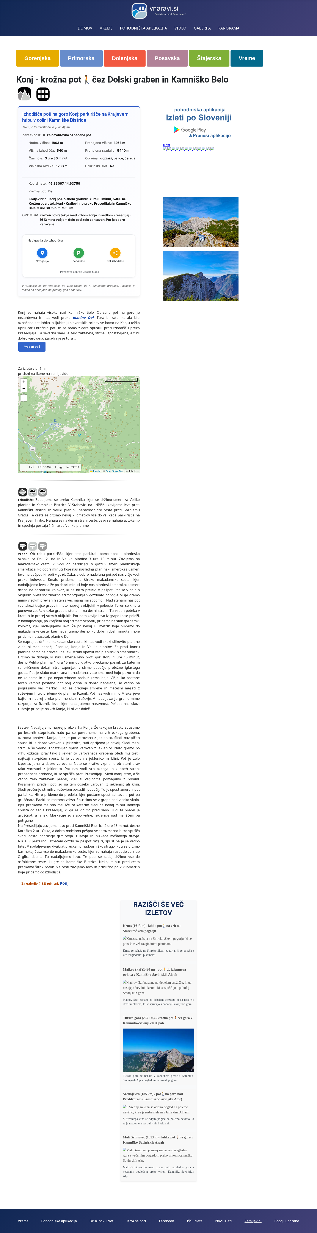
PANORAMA (228, 28)
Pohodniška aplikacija (59, 1221)
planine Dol (83, 317)
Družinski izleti (102, 1221)
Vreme (247, 58)
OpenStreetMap (115, 471)
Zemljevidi (253, 1221)
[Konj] (24, 93)
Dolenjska (124, 58)
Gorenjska (37, 58)
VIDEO (180, 28)
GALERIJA (202, 28)
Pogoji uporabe (286, 1221)
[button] (23, 382)
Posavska (167, 58)
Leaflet (97, 471)
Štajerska (209, 58)
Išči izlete (194, 1221)
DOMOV (85, 28)
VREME (106, 28)
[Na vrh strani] (312, 1228)
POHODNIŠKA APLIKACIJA (143, 28)
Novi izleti (223, 1221)
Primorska (81, 58)
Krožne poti (136, 1221)
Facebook (166, 1221)
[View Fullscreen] (23, 398)
